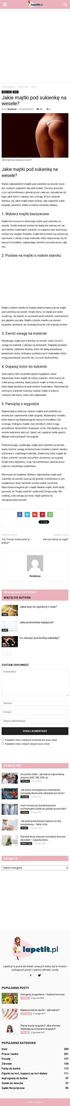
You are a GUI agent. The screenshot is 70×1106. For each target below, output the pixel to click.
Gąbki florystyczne (13, 1088)
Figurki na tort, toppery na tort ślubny (24, 1073)
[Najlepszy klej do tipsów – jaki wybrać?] (10, 1014)
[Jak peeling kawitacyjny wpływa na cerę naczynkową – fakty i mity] (10, 825)
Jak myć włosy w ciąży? (55, 539)
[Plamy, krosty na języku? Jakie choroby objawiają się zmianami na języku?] (10, 1029)
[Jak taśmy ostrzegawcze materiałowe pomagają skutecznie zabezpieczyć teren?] (10, 793)
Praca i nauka (10, 1054)
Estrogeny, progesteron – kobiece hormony (43, 994)
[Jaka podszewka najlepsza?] (10, 626)
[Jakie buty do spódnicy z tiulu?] (10, 610)
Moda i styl (7, 92)
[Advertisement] (35, 47)
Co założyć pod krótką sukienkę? (39, 638)
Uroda (24, 828)
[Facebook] (30, 975)
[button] (65, 4)
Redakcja (12, 109)
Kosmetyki (26, 1013)
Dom (4, 1049)
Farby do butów (11, 1068)
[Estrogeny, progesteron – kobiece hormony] (10, 998)
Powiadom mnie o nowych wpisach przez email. (27, 744)
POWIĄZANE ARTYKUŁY (20, 592)
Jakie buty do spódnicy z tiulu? (38, 606)
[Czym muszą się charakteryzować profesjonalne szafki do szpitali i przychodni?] (10, 809)
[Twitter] (39, 975)
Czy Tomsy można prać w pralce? (15, 541)
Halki (16, 92)
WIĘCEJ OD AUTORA (17, 597)
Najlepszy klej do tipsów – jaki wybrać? (40, 1010)
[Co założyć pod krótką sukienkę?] (10, 641)
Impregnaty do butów (15, 1078)
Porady (24, 797)
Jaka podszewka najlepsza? (37, 622)
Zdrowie (25, 781)
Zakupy (24, 812)
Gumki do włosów (12, 1083)
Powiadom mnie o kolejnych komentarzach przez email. (31, 740)
